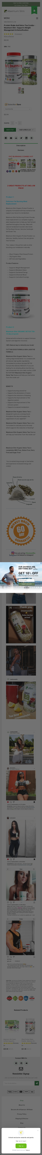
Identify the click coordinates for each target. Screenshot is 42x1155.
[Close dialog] (41, 563)
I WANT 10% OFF (26, 584)
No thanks (26, 587)
